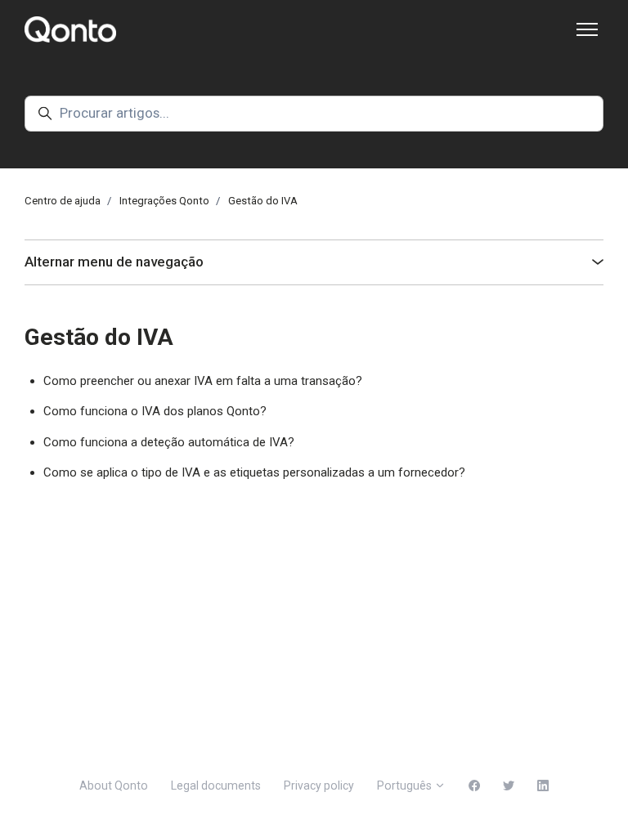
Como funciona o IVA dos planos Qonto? (155, 411)
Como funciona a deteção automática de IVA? (168, 442)
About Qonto (113, 785)
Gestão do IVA (263, 201)
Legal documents (216, 785)
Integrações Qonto (164, 201)
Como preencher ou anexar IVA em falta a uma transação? (202, 381)
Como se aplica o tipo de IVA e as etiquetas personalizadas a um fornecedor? (254, 472)
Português (405, 785)
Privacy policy (319, 785)
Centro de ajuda (63, 201)
